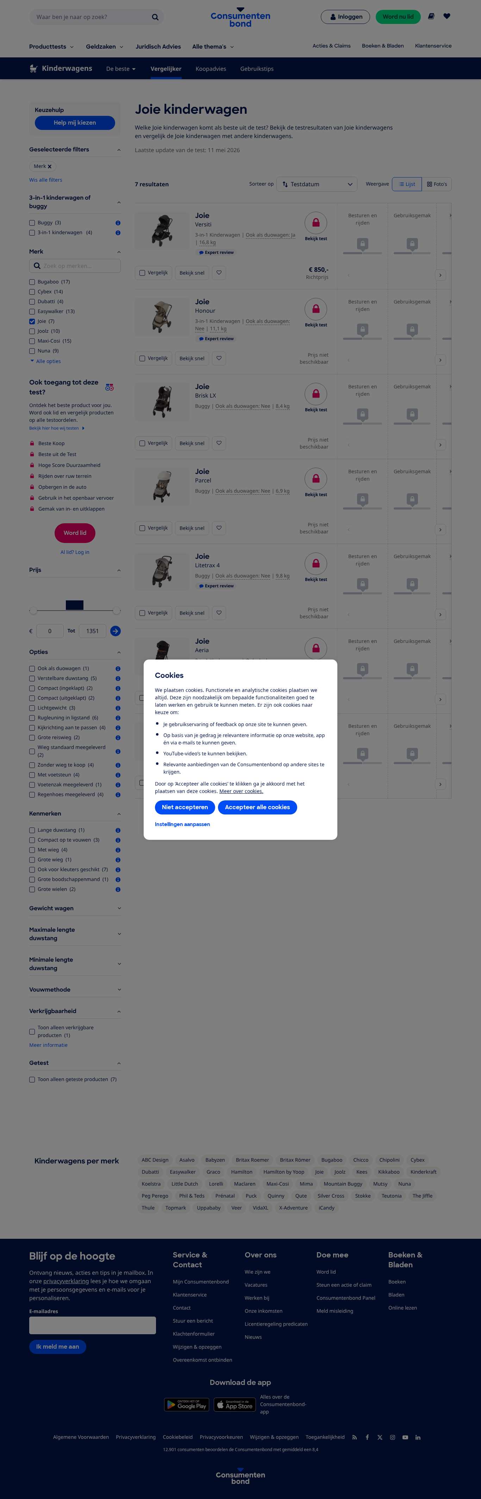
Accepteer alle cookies (257, 807)
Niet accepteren (185, 807)
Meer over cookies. (241, 791)
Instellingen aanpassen (182, 824)
